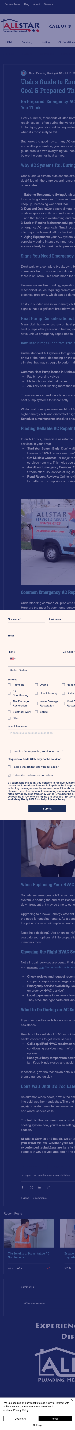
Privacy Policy (20, 1410)
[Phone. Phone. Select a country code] (13, 658)
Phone (12, 651)
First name (14, 619)
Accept (55, 1418)
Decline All (20, 1418)
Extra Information (17, 726)
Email (11, 635)
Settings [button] (37, 1425)
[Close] (70, 1402)
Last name (55, 619)
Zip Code (69, 651)
